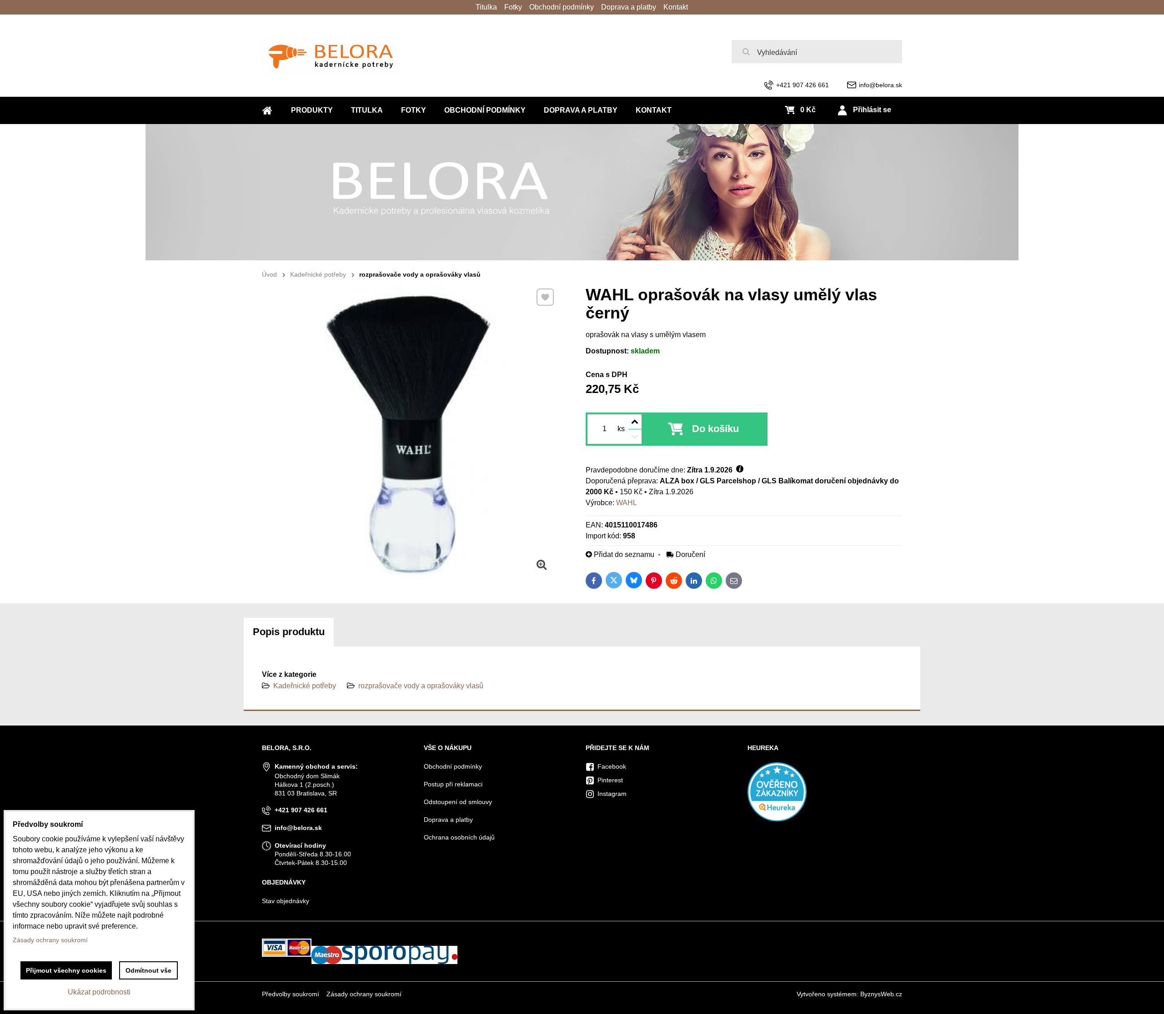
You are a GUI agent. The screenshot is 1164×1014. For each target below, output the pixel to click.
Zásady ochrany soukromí (363, 994)
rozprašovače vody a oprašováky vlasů (420, 686)
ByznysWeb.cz (881, 994)
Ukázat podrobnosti (99, 992)
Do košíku (715, 428)
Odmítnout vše (148, 970)
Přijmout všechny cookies (66, 970)
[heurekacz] (777, 819)
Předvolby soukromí (290, 994)
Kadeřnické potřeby (304, 686)
